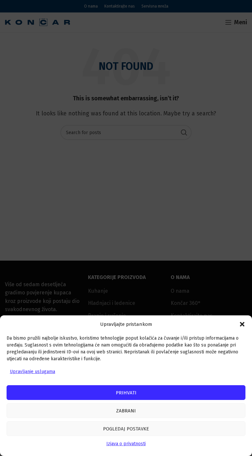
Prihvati (126, 393)
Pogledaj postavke (126, 429)
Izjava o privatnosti (126, 443)
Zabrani (126, 411)
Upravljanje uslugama (32, 371)
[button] (242, 324)
